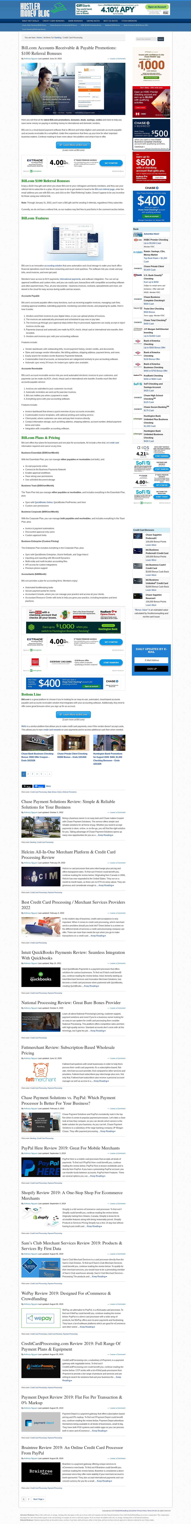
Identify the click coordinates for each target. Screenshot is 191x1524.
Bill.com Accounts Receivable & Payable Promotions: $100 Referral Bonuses (68, 50)
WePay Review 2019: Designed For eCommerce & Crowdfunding (66, 1296)
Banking (33, 842)
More (48, 786)
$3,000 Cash (150, 270)
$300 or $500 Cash (153, 379)
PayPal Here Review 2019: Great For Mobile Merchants (70, 1148)
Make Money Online (55, 792)
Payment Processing (55, 892)
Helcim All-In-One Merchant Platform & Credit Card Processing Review (68, 854)
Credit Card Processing (38, 792)
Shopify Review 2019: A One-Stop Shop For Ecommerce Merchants (72, 1195)
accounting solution (53, 266)
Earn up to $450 (151, 282)
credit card (114, 443)
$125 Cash (149, 402)
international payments (70, 279)
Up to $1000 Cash (152, 336)
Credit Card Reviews (55, 1334)
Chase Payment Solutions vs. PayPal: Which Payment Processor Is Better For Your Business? (68, 1100)
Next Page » (38, 1499)
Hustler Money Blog (43, 9)
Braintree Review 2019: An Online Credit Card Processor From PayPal (72, 1450)
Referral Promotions (69, 792)
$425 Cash (149, 391)
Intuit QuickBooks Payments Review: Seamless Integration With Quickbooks (73, 955)
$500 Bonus (149, 312)
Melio (24, 726)
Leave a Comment (117, 59)
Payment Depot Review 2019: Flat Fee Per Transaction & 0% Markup (71, 1400)
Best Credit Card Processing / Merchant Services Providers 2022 (73, 905)
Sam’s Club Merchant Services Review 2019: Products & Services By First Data (71, 1245)
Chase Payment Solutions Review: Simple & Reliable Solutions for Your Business (68, 804)
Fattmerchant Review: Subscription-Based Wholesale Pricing (68, 1050)
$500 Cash (149, 304)
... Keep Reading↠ (104, 835)
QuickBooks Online (44, 502)
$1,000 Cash (150, 426)
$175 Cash (149, 410)
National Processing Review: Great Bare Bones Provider (71, 1002)
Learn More (151, 545)
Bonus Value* (142, 610)
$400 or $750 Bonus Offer (155, 371)
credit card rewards (52, 730)
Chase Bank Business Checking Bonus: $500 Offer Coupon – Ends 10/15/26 (37, 757)
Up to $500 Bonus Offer (154, 347)
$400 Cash (149, 324)
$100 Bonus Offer (152, 359)
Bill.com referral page (105, 189)
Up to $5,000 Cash (152, 243)
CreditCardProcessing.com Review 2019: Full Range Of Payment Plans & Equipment (70, 1346)
